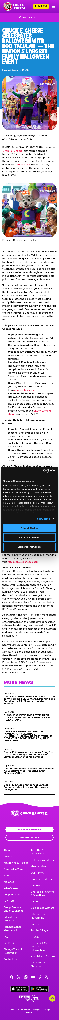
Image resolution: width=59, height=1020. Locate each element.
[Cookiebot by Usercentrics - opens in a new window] (43, 471)
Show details (43, 518)
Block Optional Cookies (29, 547)
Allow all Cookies (29, 528)
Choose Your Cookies (28, 537)
